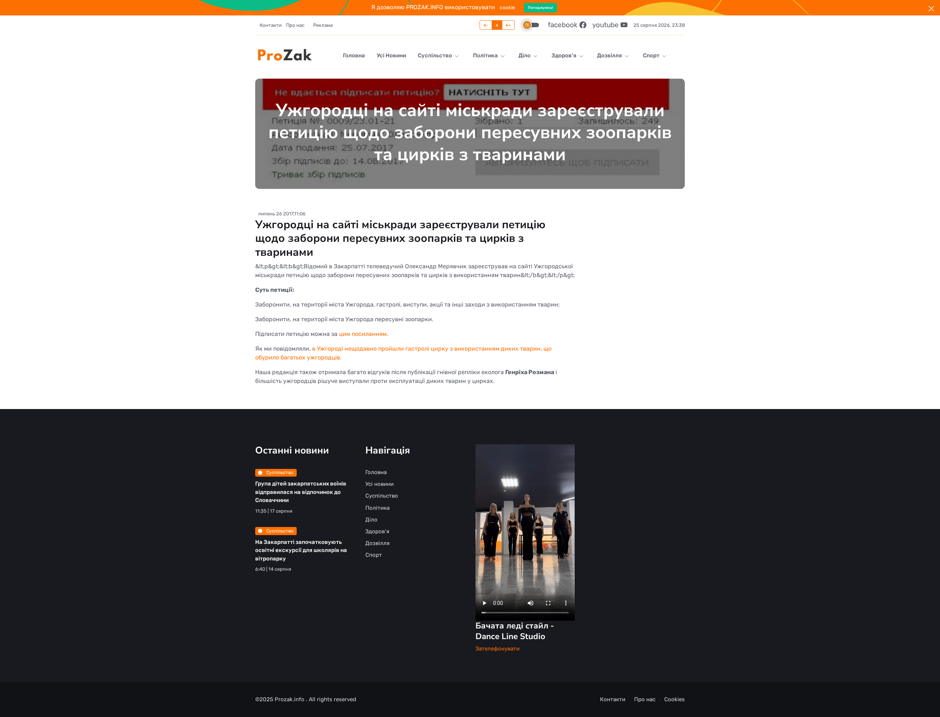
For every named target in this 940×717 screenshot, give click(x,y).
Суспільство (435, 55)
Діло (525, 55)
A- (486, 25)
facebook (563, 25)
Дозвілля (610, 55)
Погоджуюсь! (540, 8)
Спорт (652, 55)
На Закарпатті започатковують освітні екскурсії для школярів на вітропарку (301, 550)
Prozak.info (290, 699)
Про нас (295, 25)
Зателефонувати (498, 648)
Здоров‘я (565, 55)
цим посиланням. (363, 333)
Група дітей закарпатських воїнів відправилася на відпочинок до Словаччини (300, 491)
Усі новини (391, 55)
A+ (508, 25)
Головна (354, 55)
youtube (606, 25)
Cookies (674, 699)
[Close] (931, 8)
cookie (507, 7)
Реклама (323, 25)
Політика (486, 55)
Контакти (271, 25)
